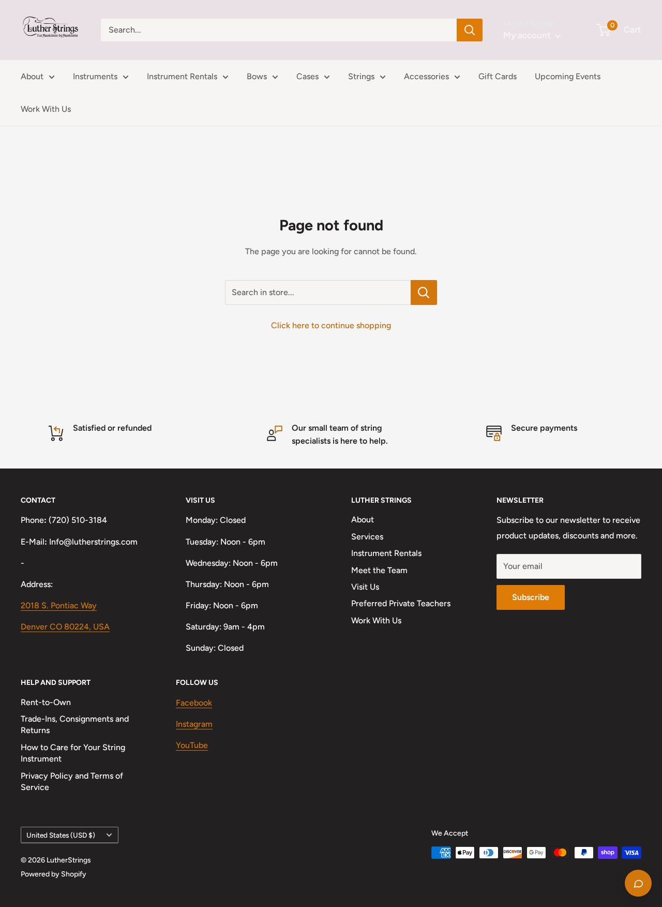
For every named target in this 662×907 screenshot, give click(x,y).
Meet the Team (379, 570)
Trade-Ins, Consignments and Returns (75, 724)
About (32, 76)
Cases (307, 76)
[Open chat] (638, 883)
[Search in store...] (424, 292)
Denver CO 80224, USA (65, 627)
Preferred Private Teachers (400, 603)
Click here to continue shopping (331, 325)
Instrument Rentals (182, 76)
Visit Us (365, 587)
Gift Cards (497, 76)
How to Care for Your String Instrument (73, 753)
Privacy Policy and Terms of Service (72, 781)
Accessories (426, 76)
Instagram (194, 724)
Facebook (194, 703)
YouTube (192, 745)
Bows (257, 76)
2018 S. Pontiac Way (59, 605)
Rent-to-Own (46, 702)
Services (367, 537)
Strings (361, 76)
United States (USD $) (60, 835)
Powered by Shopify (53, 874)
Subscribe (530, 597)
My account (528, 35)
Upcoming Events (567, 76)
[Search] (470, 30)
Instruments (95, 76)
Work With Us (46, 109)
